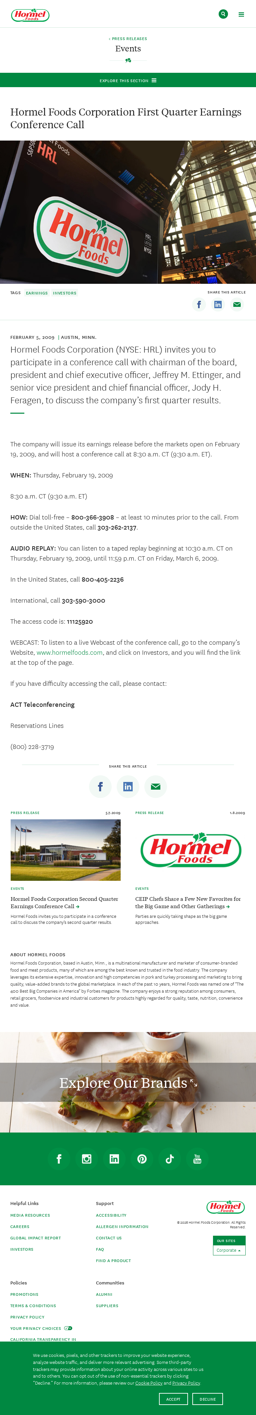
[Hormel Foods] (30, 15)
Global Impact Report (35, 1237)
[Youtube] (197, 1159)
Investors (64, 292)
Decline (208, 1399)
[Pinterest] (142, 1159)
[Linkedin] (218, 304)
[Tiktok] (169, 1159)
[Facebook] (199, 304)
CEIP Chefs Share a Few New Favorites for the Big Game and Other (188, 902)
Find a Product (113, 1260)
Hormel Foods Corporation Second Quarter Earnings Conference (64, 902)
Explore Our (124, 1082)
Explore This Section (124, 80)
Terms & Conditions (33, 1305)
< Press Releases (128, 38)
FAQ (100, 1249)
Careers (20, 1226)
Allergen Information (122, 1226)
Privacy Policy (27, 1316)
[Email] (237, 304)
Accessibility (111, 1215)
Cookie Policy (149, 1382)
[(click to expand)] (241, 15)
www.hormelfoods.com (70, 652)
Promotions (24, 1294)
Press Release (25, 812)
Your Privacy (36, 1328)
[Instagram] (86, 1159)
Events (17, 888)
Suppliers (107, 1305)
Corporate (227, 1249)
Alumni (104, 1294)
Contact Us (109, 1237)
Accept (173, 1399)
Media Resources (30, 1215)
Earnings (37, 292)
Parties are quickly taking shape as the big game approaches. (181, 919)
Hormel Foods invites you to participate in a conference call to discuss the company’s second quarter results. (63, 919)
